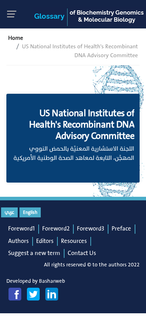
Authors (18, 241)
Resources (74, 241)
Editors (45, 241)
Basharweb (52, 281)
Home (15, 38)
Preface (121, 229)
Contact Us (82, 253)
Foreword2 (55, 229)
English (30, 212)
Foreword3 (90, 229)
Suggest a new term (34, 253)
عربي (9, 212)
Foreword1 (21, 229)
